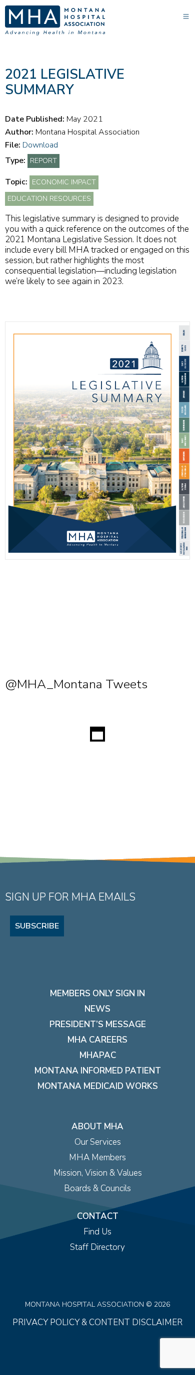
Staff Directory (97, 1247)
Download (40, 145)
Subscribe (37, 925)
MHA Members (97, 1157)
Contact (97, 1216)
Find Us (98, 1231)
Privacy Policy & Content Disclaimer (97, 1322)
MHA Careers (98, 1040)
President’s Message (98, 1024)
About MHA (98, 1126)
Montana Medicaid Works (98, 1086)
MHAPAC (98, 1055)
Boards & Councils (97, 1188)
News (97, 1009)
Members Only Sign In (97, 993)
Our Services (97, 1142)
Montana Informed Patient (97, 1070)
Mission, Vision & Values (98, 1173)
